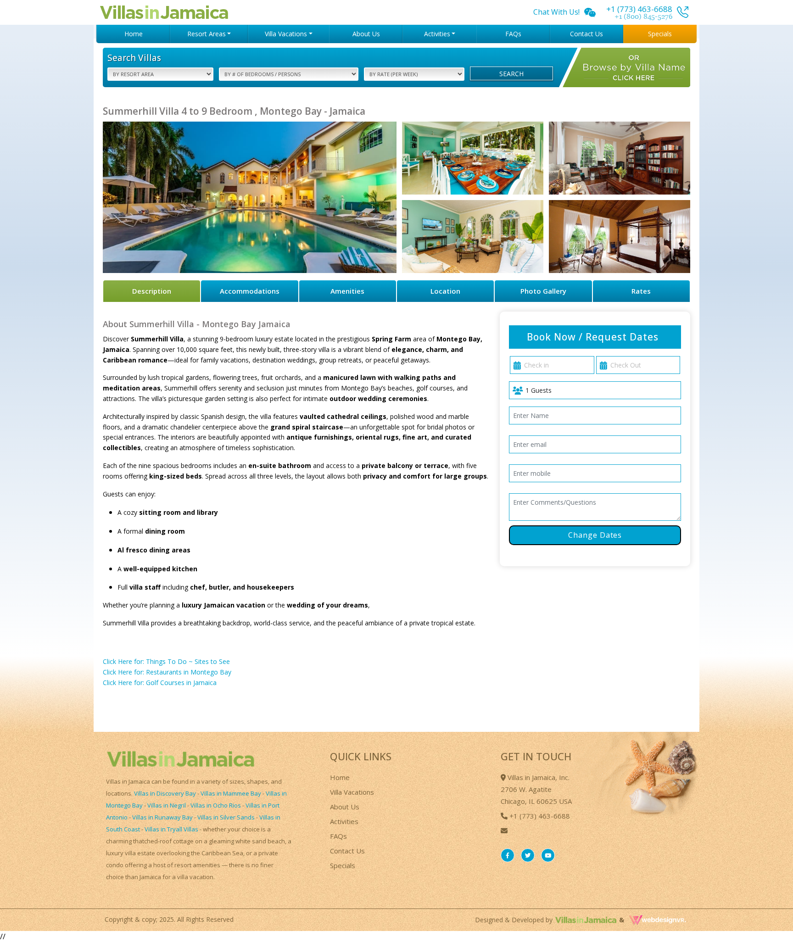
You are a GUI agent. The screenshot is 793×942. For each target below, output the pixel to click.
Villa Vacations (352, 792)
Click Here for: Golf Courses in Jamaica (160, 682)
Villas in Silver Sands (226, 817)
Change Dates (595, 535)
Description (151, 290)
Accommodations (249, 290)
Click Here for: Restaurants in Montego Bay (167, 672)
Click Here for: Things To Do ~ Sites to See (166, 661)
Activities (344, 821)
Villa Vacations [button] (286, 33)
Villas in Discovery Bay (165, 793)
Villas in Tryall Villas (171, 829)
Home (133, 33)
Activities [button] (437, 33)
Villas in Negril (166, 805)
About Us (366, 33)
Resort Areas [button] (206, 33)
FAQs (513, 33)
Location (445, 290)
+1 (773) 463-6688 (539, 815)
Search (511, 73)
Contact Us (586, 33)
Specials (660, 33)
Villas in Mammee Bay (231, 793)
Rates (641, 290)
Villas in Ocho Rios (215, 805)
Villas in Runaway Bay (162, 817)
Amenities (347, 290)
